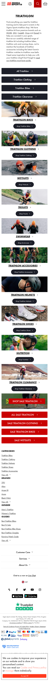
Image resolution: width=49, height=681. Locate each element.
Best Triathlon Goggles (10, 532)
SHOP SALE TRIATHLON (24, 401)
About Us (23, 565)
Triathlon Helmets (8, 463)
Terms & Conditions (9, 627)
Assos (4, 494)
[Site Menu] (3, 3)
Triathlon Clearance (23, 96)
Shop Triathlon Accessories (23, 272)
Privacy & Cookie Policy (22, 627)
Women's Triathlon (9, 513)
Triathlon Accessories (10, 471)
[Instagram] (40, 590)
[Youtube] (32, 590)
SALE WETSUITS (22, 440)
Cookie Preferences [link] (24, 629)
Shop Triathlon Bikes (23, 126)
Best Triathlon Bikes (9, 521)
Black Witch (6, 498)
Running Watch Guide (10, 536)
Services (23, 558)
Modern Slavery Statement (38, 627)
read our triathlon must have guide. (23, 59)
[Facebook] (17, 590)
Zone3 (36, 33)
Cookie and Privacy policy (33, 667)
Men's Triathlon (7, 509)
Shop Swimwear (23, 243)
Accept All (24, 676)
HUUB (9, 33)
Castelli (21, 33)
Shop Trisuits (23, 214)
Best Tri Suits (6, 525)
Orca (27, 33)
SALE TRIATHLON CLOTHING (22, 423)
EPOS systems (28, 623)
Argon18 (5, 490)
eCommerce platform (16, 623)
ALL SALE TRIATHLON (22, 414)
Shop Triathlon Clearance (23, 389)
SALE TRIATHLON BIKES (22, 431)
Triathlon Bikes (7, 455)
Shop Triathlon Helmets (23, 301)
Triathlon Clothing (8, 459)
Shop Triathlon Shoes (23, 330)
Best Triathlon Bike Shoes (11, 529)
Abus (3, 486)
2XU (3, 482)
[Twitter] (24, 590)
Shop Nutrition (23, 359)
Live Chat (32, 575)
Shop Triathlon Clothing (23, 155)
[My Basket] (45, 4)
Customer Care (23, 552)
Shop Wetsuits (23, 184)
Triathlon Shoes (7, 467)
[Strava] (9, 590)
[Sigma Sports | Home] (14, 4)
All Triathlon (22, 71)
